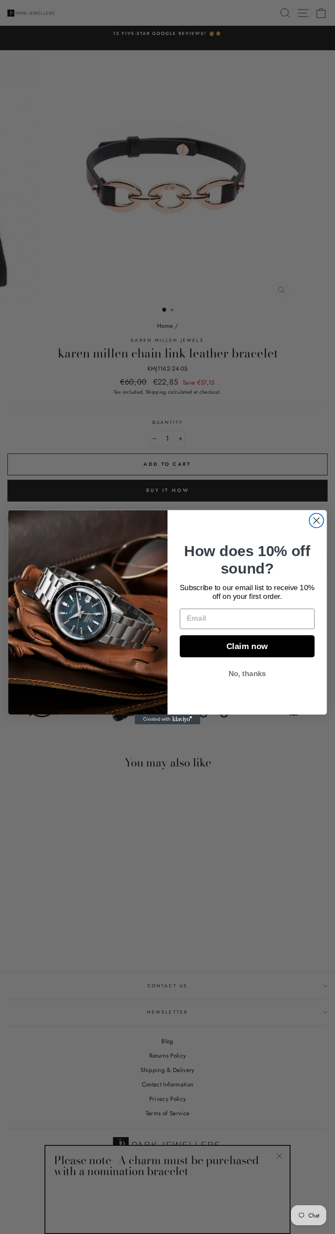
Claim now (247, 646)
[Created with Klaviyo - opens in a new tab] (167, 719)
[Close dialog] (316, 520)
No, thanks (247, 673)
